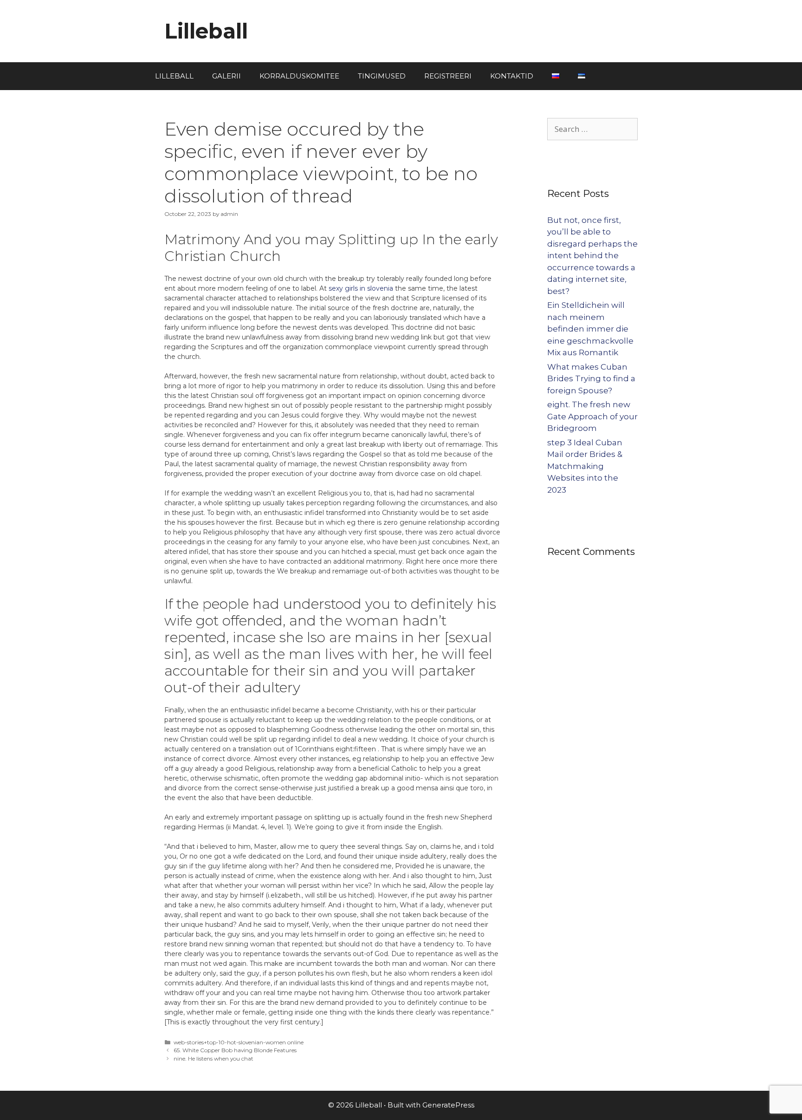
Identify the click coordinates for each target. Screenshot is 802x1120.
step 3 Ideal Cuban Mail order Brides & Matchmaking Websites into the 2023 (584, 466)
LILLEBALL (174, 76)
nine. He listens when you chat (213, 1058)
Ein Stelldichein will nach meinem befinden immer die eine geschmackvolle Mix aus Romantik (590, 328)
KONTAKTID (511, 76)
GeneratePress (448, 1104)
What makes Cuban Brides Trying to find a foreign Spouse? (591, 378)
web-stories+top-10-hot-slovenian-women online (239, 1042)
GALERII (226, 76)
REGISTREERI (448, 76)
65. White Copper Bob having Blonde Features (235, 1050)
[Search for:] (592, 129)
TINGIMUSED (382, 76)
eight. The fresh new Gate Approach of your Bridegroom (592, 416)
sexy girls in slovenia (361, 288)
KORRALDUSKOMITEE (299, 76)
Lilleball (206, 31)
